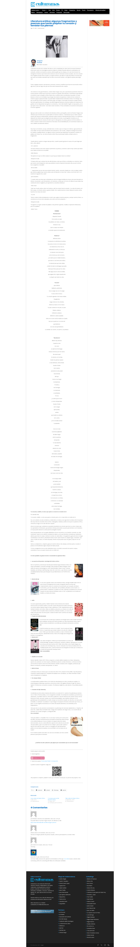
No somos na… (90, 926)
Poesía (83, 10)
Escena (58, 10)
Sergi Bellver (62, 903)
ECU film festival (63, 919)
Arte (53, 10)
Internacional (41, 28)
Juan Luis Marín (90, 910)
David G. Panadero (63, 881)
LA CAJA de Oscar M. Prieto (93, 912)
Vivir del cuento (90, 937)
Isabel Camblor (62, 888)
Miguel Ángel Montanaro (93, 919)
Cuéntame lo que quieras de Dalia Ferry (96, 892)
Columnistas (72, 10)
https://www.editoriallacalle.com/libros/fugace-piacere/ (43, 822)
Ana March (89, 885)
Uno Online (66, 859)
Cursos (43, 10)
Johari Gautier (90, 906)
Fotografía (59, 12)
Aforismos (52, 12)
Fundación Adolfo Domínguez (66, 921)
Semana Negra (62, 932)
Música (33, 12)
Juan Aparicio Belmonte (64, 894)
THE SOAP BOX (90, 930)
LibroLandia (66, 12)
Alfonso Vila (90, 881)
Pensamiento (90, 10)
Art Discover (62, 912)
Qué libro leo (62, 930)
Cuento (46, 12)
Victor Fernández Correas (93, 933)
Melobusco (62, 925)
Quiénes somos (35, 10)
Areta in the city (90, 888)
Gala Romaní (90, 899)
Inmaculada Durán (91, 903)
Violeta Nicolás (90, 935)
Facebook (39, 62)
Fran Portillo (90, 897)
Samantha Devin (63, 901)
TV (62, 10)
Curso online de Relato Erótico (38, 798)
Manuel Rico (62, 897)
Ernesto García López (64, 883)
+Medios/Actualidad (100, 10)
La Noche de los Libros (64, 923)
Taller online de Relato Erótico (72, 798)
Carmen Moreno (91, 890)
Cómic (65, 10)
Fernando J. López (91, 894)
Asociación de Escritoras (65, 916)
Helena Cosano (90, 901)
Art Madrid (61, 914)
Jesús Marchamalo (63, 892)
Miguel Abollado (91, 917)
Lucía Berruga (90, 915)
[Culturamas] (42, 882)
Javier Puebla (62, 890)
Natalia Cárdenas (91, 924)
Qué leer (61, 928)
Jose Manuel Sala (91, 908)
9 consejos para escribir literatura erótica (53, 799)
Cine (49, 10)
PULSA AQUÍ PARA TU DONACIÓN (49, 761)
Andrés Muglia (62, 879)
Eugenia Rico (62, 885)
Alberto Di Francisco (92, 879)
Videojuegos (39, 12)
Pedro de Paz (62, 899)
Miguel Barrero (90, 921)
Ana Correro (90, 883)
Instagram (40, 61)
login (42, 945)
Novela (78, 10)
